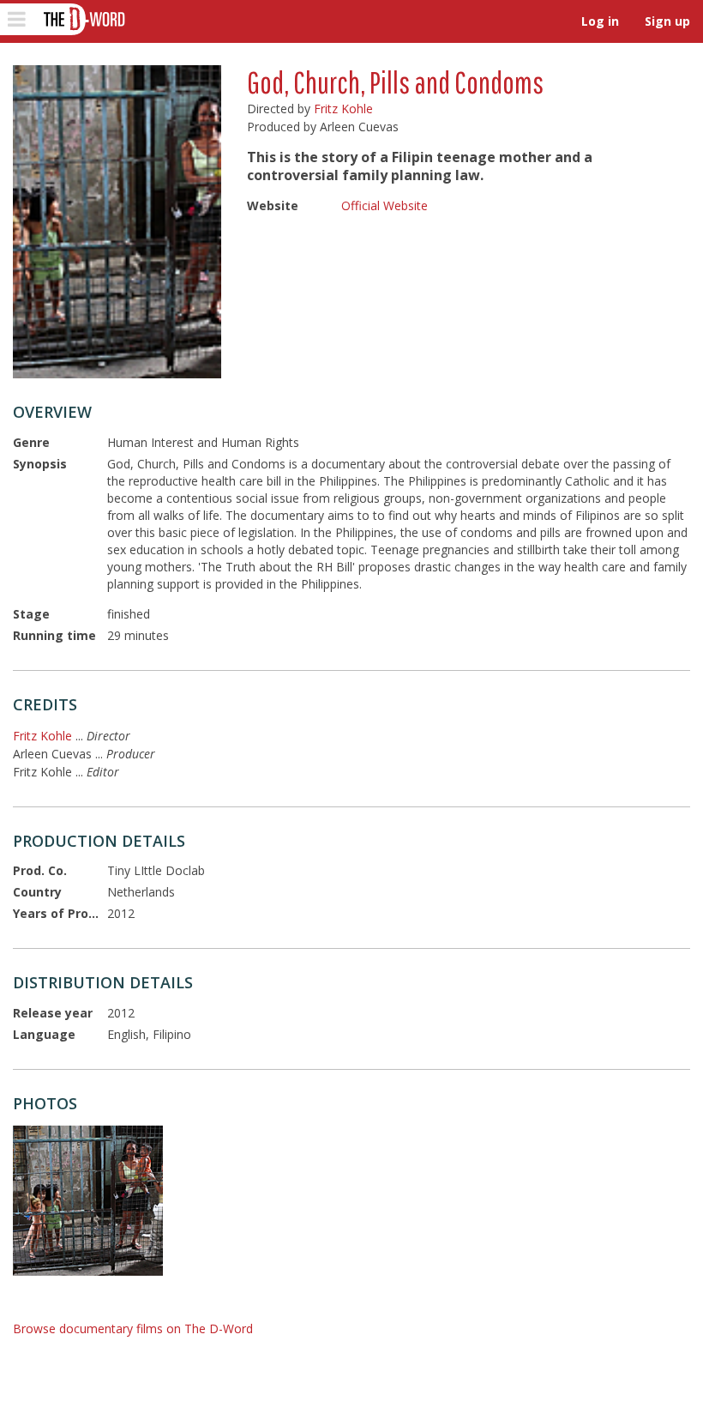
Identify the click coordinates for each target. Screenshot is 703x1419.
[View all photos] (117, 221)
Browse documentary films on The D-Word (133, 1328)
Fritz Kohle (343, 108)
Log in (600, 21)
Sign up (667, 21)
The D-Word (82, 19)
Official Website (384, 205)
